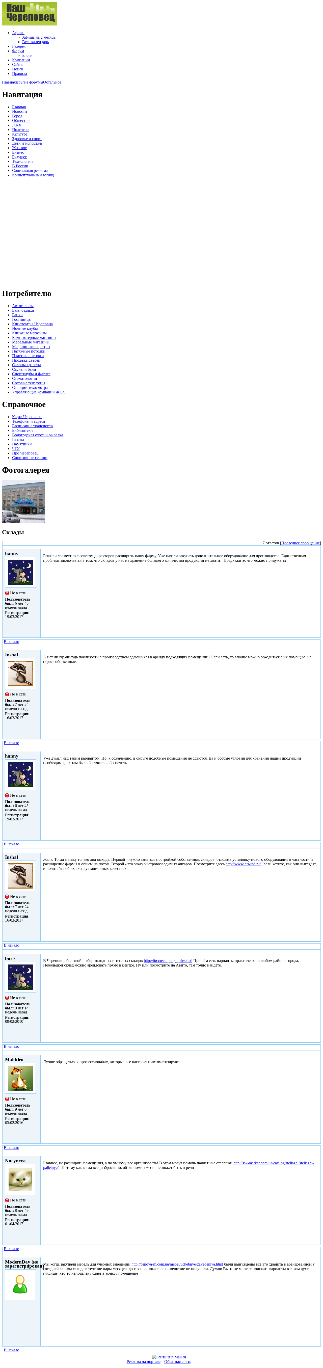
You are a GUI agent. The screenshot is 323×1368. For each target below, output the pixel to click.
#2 (317, 749)
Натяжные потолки (28, 351)
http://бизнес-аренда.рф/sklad (168, 960)
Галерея (18, 46)
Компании (21, 60)
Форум (18, 51)
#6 (317, 1154)
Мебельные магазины (30, 342)
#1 (317, 648)
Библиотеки (22, 430)
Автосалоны (23, 306)
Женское (19, 148)
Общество (21, 120)
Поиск (17, 69)
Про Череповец (25, 453)
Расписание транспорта (32, 426)
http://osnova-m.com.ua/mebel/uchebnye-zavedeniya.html (177, 1264)
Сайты (17, 64)
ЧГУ (16, 448)
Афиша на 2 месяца (39, 37)
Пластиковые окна (28, 356)
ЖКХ (16, 125)
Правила (19, 73)
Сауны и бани (24, 369)
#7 (317, 1255)
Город (17, 116)
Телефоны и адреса (28, 421)
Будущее (19, 157)
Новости (19, 111)
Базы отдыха (23, 310)
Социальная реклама (30, 170)
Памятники (22, 444)
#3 (317, 850)
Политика (20, 129)
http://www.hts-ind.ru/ (243, 864)
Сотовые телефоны (28, 383)
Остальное (52, 82)
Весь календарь (35, 42)
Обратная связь (177, 1361)
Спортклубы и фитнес (31, 374)
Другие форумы (29, 82)
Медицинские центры (31, 346)
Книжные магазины (29, 333)
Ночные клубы (25, 328)
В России (20, 166)
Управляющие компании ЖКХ (38, 392)
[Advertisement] (32, 231)
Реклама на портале (143, 1361)
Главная (9, 82)
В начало (11, 641)
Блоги (27, 55)
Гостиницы (22, 319)
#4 (317, 951)
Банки (17, 315)
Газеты (18, 439)
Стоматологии (24, 378)
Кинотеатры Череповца (32, 324)
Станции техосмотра (30, 387)
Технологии (22, 161)
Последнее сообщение (300, 543)
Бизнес (18, 152)
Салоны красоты (26, 365)
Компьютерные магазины (34, 337)
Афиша (18, 33)
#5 (317, 1053)
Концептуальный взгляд (33, 175)
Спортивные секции (29, 457)
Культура (20, 134)
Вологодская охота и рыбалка (37, 435)
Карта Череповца (27, 417)
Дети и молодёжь (27, 143)
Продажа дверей (26, 360)
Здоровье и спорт (27, 139)
